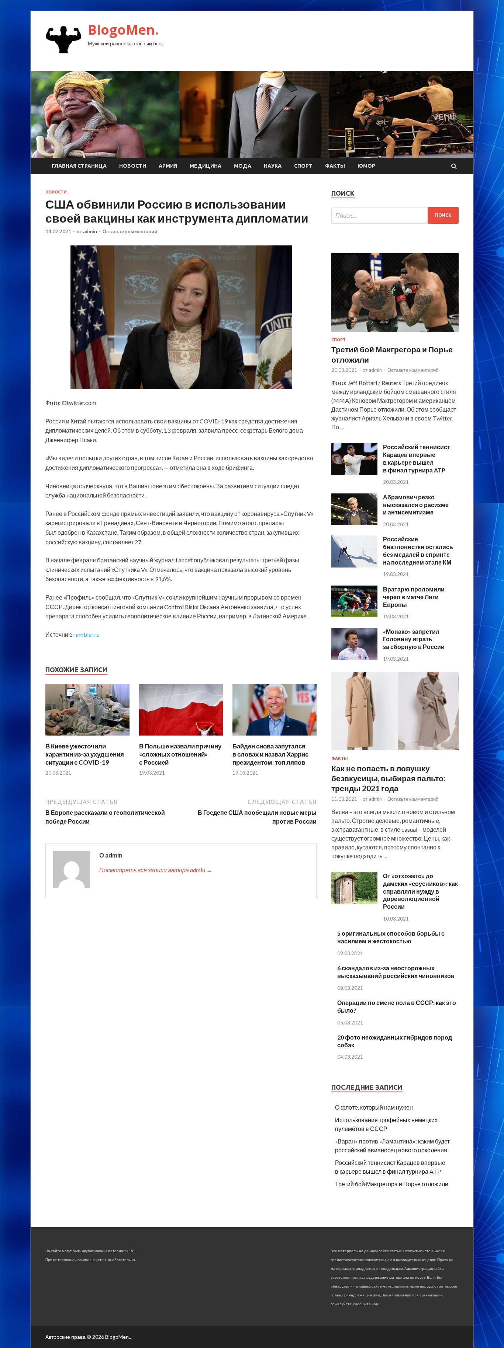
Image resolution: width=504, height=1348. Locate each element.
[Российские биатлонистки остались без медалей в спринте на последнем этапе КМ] (354, 565)
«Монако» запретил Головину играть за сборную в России (414, 639)
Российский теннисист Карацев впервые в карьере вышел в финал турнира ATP (416, 458)
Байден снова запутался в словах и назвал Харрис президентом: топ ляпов (270, 754)
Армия (168, 166)
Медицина (205, 166)
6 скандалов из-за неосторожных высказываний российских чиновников (396, 971)
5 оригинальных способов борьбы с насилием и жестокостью (391, 937)
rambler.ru (86, 634)
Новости (132, 166)
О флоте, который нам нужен (374, 1107)
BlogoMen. (123, 30)
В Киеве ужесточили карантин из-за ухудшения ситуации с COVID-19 (84, 754)
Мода (242, 166)
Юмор (366, 166)
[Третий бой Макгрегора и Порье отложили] (395, 332)
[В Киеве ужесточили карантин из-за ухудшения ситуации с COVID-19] (87, 737)
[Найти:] (395, 215)
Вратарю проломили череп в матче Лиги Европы (414, 597)
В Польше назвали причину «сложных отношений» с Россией (180, 754)
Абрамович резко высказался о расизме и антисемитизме (416, 504)
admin (90, 231)
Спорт (303, 166)
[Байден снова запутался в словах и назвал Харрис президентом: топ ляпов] (274, 737)
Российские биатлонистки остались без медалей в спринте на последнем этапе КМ (418, 550)
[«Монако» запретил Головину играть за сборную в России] (354, 657)
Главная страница (79, 166)
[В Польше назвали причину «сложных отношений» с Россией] (181, 737)
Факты (335, 166)
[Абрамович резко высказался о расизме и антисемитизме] (354, 522)
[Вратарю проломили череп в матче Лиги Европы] (354, 614)
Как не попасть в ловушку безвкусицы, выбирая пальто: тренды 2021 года (388, 778)
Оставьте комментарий (130, 231)
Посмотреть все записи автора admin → (155, 869)
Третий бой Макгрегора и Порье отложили (391, 1183)
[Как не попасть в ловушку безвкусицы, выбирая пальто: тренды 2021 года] (395, 751)
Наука (273, 166)
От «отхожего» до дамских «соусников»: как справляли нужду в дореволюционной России (420, 891)
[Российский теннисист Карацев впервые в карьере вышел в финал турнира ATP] (354, 472)
